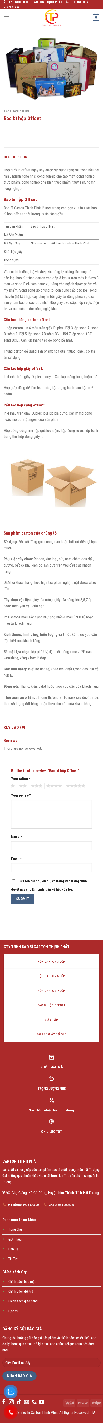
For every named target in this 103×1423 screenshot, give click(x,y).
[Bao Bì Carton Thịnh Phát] (51, 17)
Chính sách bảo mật (22, 1282)
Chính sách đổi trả (20, 1292)
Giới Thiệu (15, 1239)
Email (16, 859)
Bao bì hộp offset (16, 111)
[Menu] (6, 18)
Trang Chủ (15, 1230)
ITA (92, 1412)
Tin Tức (13, 1259)
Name (16, 837)
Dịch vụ (13, 1311)
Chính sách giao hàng (23, 1301)
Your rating (20, 779)
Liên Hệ (13, 1249)
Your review (21, 795)
